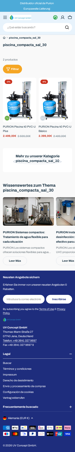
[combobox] (37, 27)
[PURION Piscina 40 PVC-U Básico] (55, 100)
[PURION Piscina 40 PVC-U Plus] (19, 100)
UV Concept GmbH (24, 445)
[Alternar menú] (5, 17)
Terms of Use (46, 309)
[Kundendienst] (55, 17)
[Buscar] (67, 27)
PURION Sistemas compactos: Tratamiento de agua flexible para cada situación (25, 237)
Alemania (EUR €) (18, 418)
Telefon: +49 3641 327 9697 (20, 340)
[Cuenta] (62, 17)
